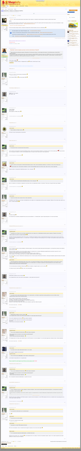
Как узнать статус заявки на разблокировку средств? (17, 25)
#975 (64, 325)
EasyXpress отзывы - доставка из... (74, 33)
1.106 (6, 134)
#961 (64, 67)
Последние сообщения (4, 7)
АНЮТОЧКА (12, 382)
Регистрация (73, 10)
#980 (64, 438)
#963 (64, 104)
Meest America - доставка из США (73, 31)
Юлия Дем (10, 363)
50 (14, 15)
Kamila (3, 167)
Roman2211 (73, 45)
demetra (3, 352)
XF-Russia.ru (4, 449)
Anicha (15, 363)
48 (12, 15)
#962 (64, 86)
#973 (64, 286)
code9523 (73, 43)
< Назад (7, 15)
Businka (10, 68)
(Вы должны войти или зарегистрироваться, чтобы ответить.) (58, 441)
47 (11, 15)
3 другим (17, 363)
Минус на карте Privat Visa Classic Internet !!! (46, 32)
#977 (64, 362)
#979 (64, 402)
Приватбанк (11, 19)
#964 (64, 121)
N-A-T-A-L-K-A (11, 307)
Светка (13, 140)
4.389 (6, 58)
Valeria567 (73, 34)
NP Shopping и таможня (72, 35)
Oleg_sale (73, 36)
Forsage (16, 382)
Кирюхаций (3, 78)
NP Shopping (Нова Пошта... (73, 42)
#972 (64, 270)
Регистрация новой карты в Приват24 (35, 30)
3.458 (6, 354)
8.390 (6, 375)
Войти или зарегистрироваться (40, 0)
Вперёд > (20, 15)
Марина (3, 373)
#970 (64, 224)
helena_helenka (11, 122)
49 (13, 15)
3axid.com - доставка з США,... (73, 40)
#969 (64, 208)
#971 (64, 243)
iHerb (19, 304)
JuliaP (2, 297)
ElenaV (3, 132)
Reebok (73, 38)
